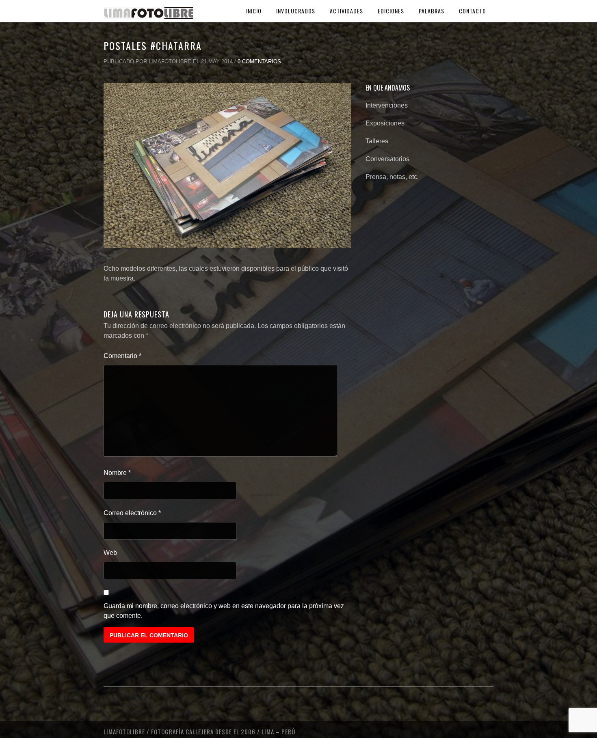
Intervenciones (387, 105)
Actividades (346, 10)
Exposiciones (385, 123)
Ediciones (391, 10)
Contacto (472, 10)
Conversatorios (387, 158)
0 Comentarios (259, 61)
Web (110, 552)
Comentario (122, 355)
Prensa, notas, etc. (392, 176)
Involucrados (295, 10)
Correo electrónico (132, 512)
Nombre (117, 472)
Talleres (377, 141)
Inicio (254, 10)
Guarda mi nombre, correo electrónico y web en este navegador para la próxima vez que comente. (224, 610)
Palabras (431, 10)
